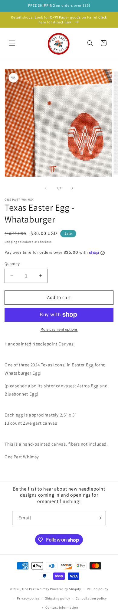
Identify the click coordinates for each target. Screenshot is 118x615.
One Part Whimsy (35, 589)
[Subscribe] (99, 518)
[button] (12, 43)
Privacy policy (28, 598)
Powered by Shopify (65, 589)
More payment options (59, 329)
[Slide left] (45, 188)
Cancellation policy (91, 598)
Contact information (61, 607)
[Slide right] (72, 188)
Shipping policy (57, 598)
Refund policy (97, 589)
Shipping (11, 242)
